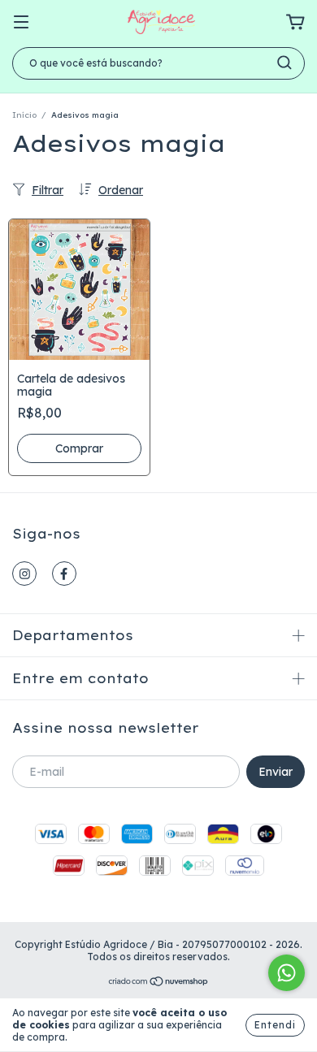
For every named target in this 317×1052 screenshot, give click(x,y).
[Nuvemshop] (159, 983)
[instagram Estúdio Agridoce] (24, 573)
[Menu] (21, 22)
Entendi (275, 1025)
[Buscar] (284, 63)
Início (24, 115)
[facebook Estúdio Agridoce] (64, 573)
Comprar (79, 448)
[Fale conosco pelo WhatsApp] (286, 973)
